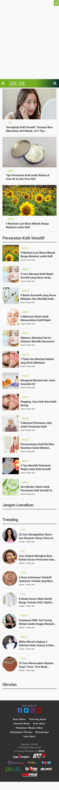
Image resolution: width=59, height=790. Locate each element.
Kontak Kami (22, 723)
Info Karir (30, 736)
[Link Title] (4, 83)
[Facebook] (20, 710)
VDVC (41, 751)
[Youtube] (39, 710)
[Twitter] (26, 710)
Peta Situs (19, 719)
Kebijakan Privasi (21, 732)
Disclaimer (42, 732)
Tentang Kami (37, 719)
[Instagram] (32, 710)
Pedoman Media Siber (29, 727)
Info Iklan (39, 723)
